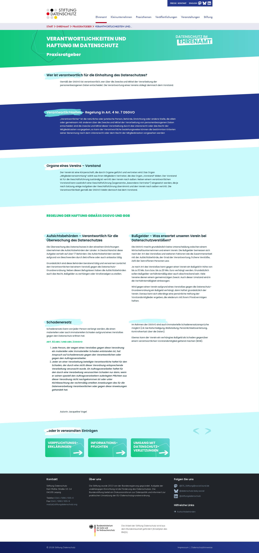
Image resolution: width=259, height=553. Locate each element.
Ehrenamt (101, 17)
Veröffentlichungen (166, 17)
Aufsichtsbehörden (186, 511)
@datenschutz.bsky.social (191, 490)
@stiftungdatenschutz (190, 496)
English (193, 3)
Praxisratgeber (82, 26)
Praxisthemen (143, 17)
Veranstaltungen (190, 17)
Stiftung (208, 17)
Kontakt (182, 3)
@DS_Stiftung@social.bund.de (194, 485)
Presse (173, 3)
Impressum (183, 547)
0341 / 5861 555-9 (60, 501)
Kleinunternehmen (121, 17)
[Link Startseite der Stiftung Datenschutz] (61, 16)
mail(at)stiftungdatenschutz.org (62, 504)
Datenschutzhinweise (201, 547)
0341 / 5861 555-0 (64, 497)
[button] (108, 16)
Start (50, 26)
